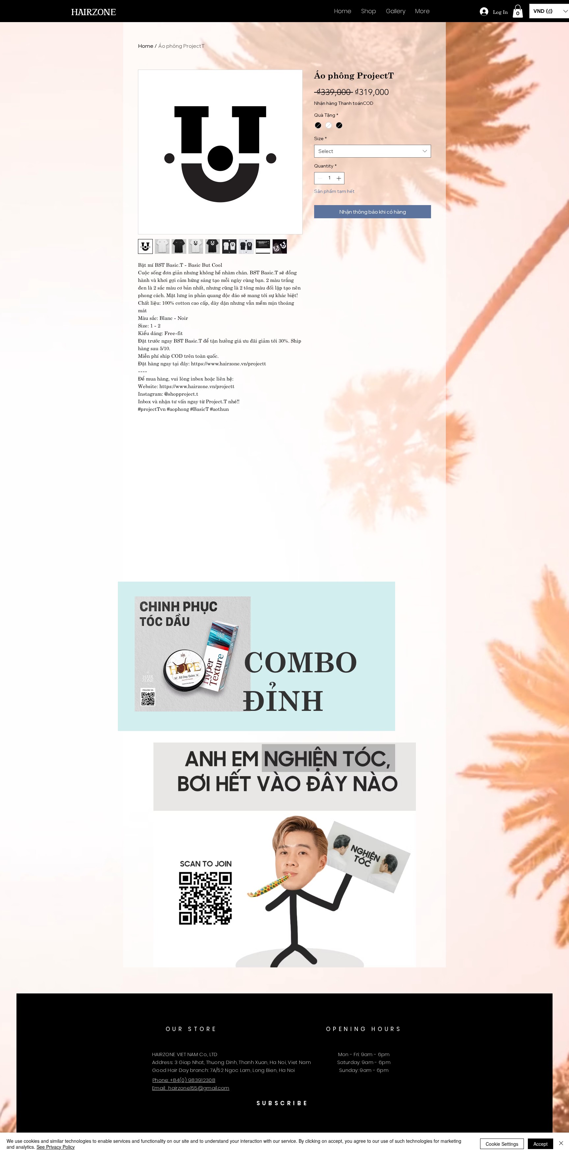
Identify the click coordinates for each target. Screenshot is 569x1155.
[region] (256, 656)
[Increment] (339, 178)
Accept (540, 1143)
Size (320, 138)
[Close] (561, 1144)
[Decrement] (319, 178)
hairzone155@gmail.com (198, 1087)
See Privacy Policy (56, 1146)
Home (145, 46)
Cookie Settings (502, 1143)
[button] (517, 11)
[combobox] (372, 151)
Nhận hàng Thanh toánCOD (343, 103)
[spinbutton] (329, 178)
